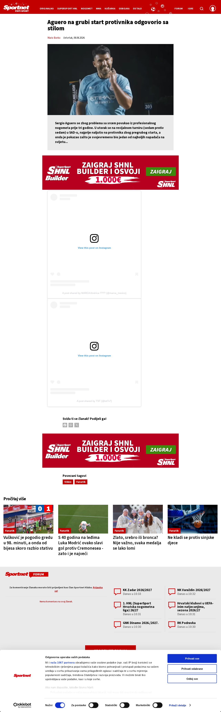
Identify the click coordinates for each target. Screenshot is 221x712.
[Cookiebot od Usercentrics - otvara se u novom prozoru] (22, 705)
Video (67, 482)
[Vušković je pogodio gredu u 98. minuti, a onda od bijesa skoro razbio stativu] (28, 519)
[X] (76, 425)
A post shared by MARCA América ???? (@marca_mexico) (94, 293)
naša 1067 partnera (62, 662)
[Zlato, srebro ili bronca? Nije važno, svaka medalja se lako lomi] (138, 519)
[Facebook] (65, 425)
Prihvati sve (192, 658)
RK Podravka (186, 623)
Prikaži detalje (177, 705)
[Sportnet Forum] (26, 575)
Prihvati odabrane (192, 668)
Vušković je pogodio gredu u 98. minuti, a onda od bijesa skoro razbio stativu (28, 542)
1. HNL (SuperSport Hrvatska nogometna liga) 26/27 (138, 607)
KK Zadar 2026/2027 (137, 590)
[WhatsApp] (71, 425)
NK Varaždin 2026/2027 (193, 590)
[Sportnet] (16, 8)
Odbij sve (192, 678)
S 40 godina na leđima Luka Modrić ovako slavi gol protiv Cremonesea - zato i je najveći (80, 545)
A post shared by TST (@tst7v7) (94, 401)
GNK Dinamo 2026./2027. (140, 623)
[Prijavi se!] (213, 8)
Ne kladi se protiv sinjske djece (191, 540)
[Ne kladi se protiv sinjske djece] (193, 519)
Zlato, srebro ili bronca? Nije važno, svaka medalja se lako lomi (137, 542)
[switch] (93, 705)
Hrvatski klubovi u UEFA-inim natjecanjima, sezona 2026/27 (195, 607)
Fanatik (81, 482)
